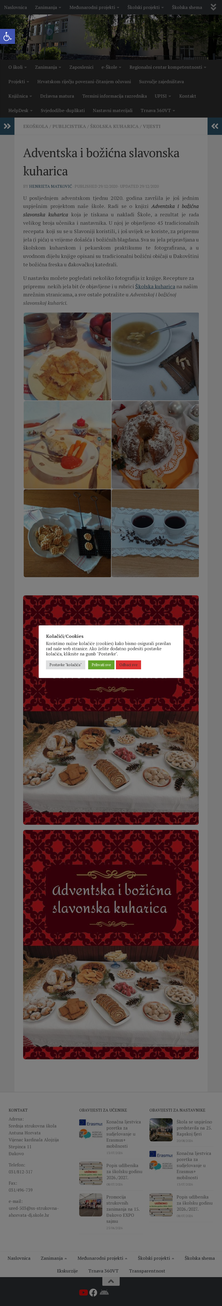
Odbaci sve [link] (128, 664)
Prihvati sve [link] (101, 664)
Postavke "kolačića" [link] (65, 664)
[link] (7, 36)
